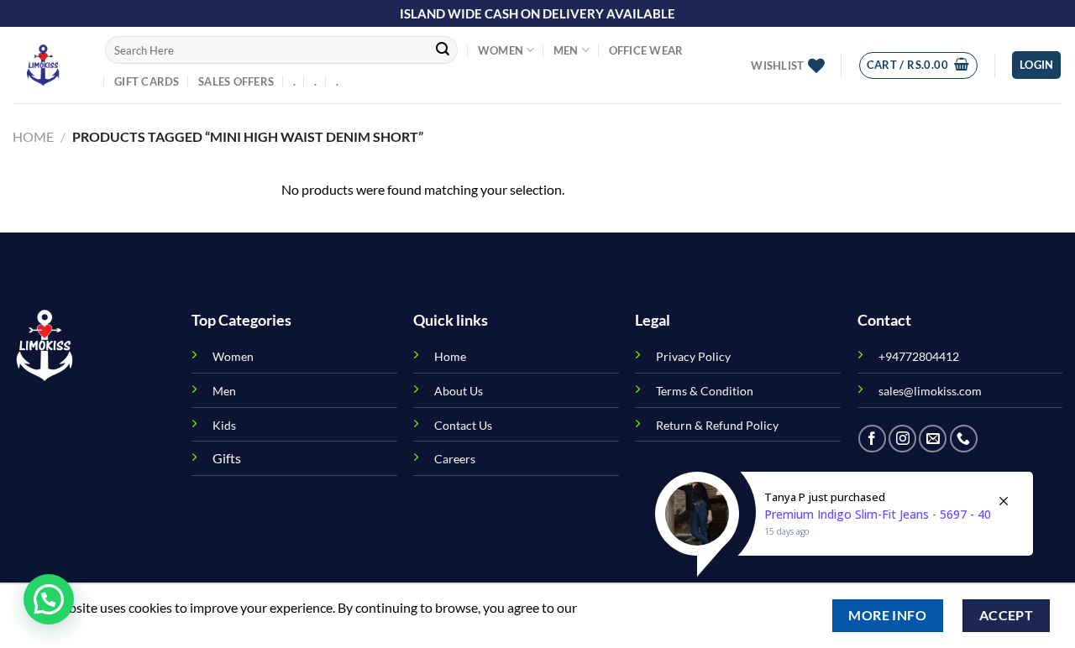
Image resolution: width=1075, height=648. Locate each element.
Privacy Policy (693, 356)
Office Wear (646, 50)
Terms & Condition (704, 391)
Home (33, 136)
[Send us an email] (933, 438)
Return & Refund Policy (717, 425)
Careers (454, 459)
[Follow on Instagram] (902, 438)
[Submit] (442, 50)
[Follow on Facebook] (872, 438)
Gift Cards (147, 81)
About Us (458, 391)
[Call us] (964, 438)
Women (500, 50)
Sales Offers (236, 81)
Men (566, 50)
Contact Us (463, 425)
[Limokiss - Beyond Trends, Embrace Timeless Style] (46, 65)
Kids (224, 425)
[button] (49, 599)
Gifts (226, 458)
